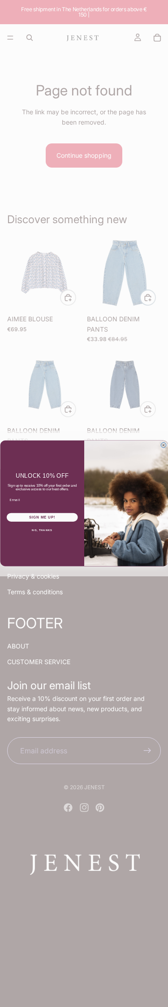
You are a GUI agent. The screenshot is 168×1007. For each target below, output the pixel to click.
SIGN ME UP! (42, 517)
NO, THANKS (42, 530)
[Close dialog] (163, 445)
